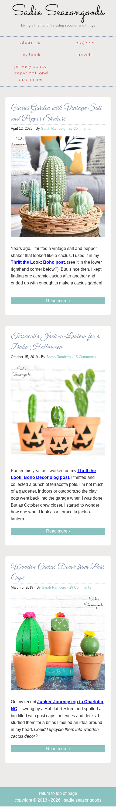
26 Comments (79, 128)
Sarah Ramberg (53, 128)
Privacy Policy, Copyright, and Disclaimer (31, 73)
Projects (85, 43)
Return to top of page (58, 793)
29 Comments (80, 587)
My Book (31, 55)
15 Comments (85, 357)
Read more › (58, 300)
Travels (85, 55)
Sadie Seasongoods (58, 17)
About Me (31, 43)
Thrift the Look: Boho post (38, 262)
